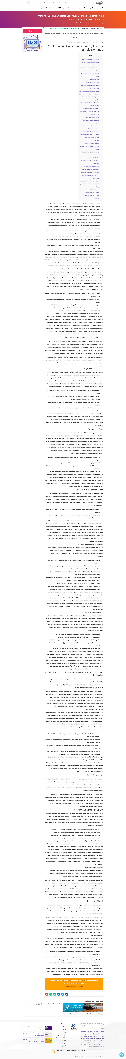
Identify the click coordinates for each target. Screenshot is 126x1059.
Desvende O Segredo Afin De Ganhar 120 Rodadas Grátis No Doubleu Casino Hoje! (89, 137)
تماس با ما (63, 1029)
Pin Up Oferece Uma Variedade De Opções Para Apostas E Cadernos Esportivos (90, 62)
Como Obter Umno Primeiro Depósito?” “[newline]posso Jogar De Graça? (89, 146)
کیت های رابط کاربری (89, 1036)
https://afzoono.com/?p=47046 (83, 23)
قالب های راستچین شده (97, 1033)
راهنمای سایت (83, 3)
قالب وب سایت (99, 8)
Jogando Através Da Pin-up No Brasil (89, 103)
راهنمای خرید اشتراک (60, 1037)
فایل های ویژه (43, 8)
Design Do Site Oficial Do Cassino (90, 181)
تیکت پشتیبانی (67, 3)
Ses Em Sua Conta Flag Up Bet (91, 109)
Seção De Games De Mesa (92, 117)
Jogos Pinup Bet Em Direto (92, 82)
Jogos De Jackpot (94, 106)
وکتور (97, 1036)
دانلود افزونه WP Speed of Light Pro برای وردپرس (73, 1013)
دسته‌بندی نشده (72, 19)
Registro (96, 198)
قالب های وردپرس (99, 1031)
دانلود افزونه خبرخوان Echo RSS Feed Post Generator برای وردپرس (94, 1014)
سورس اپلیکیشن (61, 8)
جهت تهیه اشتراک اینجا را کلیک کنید (74, 986)
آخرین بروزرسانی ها (75, 3)
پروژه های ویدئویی (76, 8)
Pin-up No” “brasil (94, 114)
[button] (28, 2)
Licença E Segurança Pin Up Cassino (89, 126)
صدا (54, 8)
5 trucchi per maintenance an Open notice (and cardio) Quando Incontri (33, 1004)
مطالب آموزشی (60, 3)
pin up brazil (100, 289)
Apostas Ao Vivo (94, 80)
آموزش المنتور (62, 1043)
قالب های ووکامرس (86, 1031)
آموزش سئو (63, 1046)
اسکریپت (68, 8)
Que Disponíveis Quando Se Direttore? (89, 91)
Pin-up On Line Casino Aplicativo (90, 132)
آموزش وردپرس (62, 1040)
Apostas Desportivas (93, 129)
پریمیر (87, 1038)
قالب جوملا (86, 1033)
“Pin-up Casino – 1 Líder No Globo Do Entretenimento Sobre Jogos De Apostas (89, 97)
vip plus (93, 1044)
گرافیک (84, 8)
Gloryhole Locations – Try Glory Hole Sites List (53, 1003)
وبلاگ (50, 8)
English (46, 3)
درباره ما (64, 1026)
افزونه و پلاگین (91, 8)
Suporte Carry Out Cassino (92, 196)
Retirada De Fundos (94, 158)
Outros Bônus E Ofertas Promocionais (89, 111)
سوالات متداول (52, 3)
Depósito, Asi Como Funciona (91, 167)
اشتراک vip (99, 1044)
